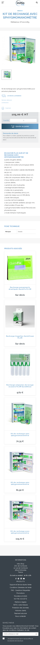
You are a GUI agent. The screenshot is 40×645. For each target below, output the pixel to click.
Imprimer (8, 108)
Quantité (6, 120)
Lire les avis (5, 102)
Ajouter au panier (22, 126)
